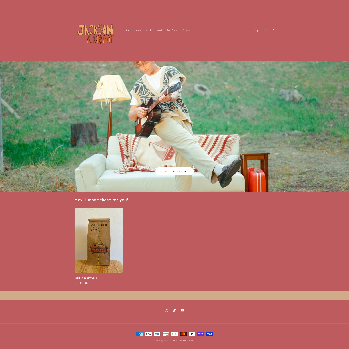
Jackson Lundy (169, 341)
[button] (257, 31)
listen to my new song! (174, 171)
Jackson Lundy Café (86, 277)
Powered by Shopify (184, 341)
